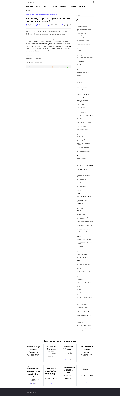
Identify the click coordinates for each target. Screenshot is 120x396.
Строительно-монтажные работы (83, 268)
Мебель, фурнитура (82, 162)
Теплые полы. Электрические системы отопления (84, 298)
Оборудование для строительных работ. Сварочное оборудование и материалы (84, 201)
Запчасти (79, 110)
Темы (78, 286)
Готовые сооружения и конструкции (83, 81)
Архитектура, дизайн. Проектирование (82, 34)
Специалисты (80, 251)
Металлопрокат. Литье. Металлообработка (82, 170)
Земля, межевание (81, 112)
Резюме (79, 236)
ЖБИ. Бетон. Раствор (82, 104)
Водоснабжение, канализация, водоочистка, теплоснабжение (85, 56)
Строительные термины (83, 276)
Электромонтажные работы (84, 325)
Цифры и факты (81, 322)
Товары (55, 6)
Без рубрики (29, 6)
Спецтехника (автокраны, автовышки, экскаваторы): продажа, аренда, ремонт (83, 256)
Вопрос (79, 64)
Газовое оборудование (83, 78)
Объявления (63, 6)
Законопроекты (81, 107)
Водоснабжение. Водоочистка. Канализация (85, 60)
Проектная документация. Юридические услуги (83, 230)
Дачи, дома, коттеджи (82, 85)
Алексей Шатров (36, 58)
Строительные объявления (83, 274)
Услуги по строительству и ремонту (83, 312)
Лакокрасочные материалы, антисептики (84, 152)
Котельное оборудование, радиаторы (83, 139)
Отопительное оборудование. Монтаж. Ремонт (84, 218)
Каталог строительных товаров (85, 115)
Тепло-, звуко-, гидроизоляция (84, 294)
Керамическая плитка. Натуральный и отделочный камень (84, 122)
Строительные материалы (83, 271)
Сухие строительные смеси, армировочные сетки (84, 283)
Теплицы (79, 292)
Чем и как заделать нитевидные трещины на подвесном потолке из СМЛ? (87, 349)
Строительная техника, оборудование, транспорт (83, 263)
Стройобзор (80, 279)
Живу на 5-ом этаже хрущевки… (87, 368)
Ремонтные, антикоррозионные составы (85, 243)
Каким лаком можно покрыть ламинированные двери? (69, 370)
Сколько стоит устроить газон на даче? (68, 348)
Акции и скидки (81, 23)
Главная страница (30, 14)
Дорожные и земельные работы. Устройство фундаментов (83, 96)
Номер (78, 193)
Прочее (79, 233)
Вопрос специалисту (82, 67)
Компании (46, 6)
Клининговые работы (82, 129)
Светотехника (80, 249)
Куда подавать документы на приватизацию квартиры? (51, 349)
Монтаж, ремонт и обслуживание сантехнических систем (85, 181)
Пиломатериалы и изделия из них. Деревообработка (84, 226)
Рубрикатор (80, 246)
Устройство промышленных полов (84, 316)
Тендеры (79, 289)
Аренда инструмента (82, 26)
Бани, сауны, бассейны (82, 37)
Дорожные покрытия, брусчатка (82, 101)
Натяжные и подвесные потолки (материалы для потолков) (83, 186)
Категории (79, 118)
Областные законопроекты (84, 196)
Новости (79, 190)
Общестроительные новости (84, 206)
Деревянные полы (39, 55)
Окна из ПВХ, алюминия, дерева (83, 209)
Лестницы (79, 155)
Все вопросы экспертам (83, 72)
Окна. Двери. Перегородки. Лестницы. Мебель (84, 213)
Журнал (28, 10)
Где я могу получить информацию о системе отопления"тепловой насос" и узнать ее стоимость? (51, 370)
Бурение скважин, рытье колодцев (83, 49)
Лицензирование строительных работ (82, 159)
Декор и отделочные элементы (85, 91)
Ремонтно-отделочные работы (84, 239)
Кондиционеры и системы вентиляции (83, 135)
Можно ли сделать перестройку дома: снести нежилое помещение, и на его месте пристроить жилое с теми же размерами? (33, 371)
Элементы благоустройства (84, 330)
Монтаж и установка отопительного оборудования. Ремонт (84, 175)
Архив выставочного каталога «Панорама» (84, 30)
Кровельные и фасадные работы (83, 144)
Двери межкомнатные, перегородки (82, 88)
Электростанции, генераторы (84, 328)
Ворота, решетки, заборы (83, 69)
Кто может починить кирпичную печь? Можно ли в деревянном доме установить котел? (33, 349)
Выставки (73, 6)
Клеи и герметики (81, 126)
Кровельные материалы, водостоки (83, 148)
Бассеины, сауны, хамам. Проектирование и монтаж (84, 41)
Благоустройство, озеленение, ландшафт (84, 45)
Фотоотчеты (82, 6)
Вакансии (79, 53)
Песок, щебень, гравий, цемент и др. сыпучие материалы (85, 222)
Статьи (38, 6)
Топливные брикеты (82, 304)
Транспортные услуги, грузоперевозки (82, 308)
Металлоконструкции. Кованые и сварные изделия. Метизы (85, 166)
